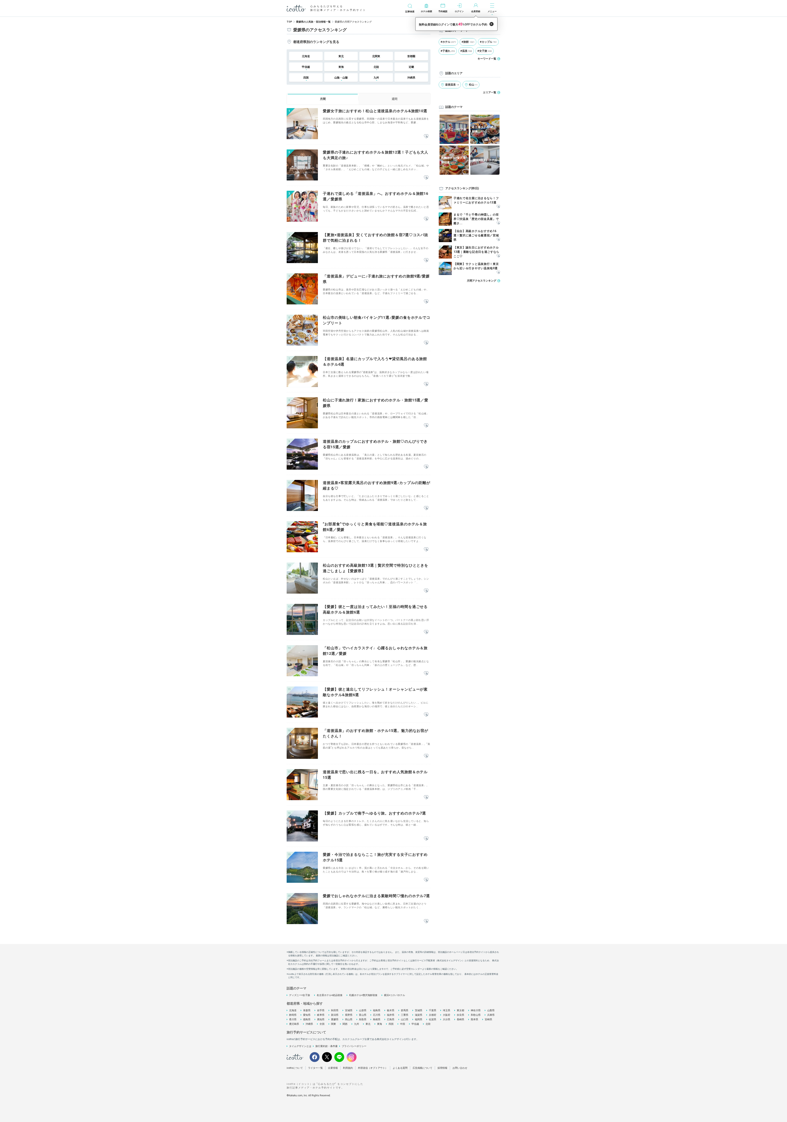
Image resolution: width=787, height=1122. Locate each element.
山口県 (404, 1019)
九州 (356, 1024)
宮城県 (348, 1010)
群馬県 (404, 1010)
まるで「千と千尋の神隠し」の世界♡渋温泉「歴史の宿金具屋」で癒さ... (476, 219)
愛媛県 (334, 1019)
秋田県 (334, 1010)
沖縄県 (411, 77)
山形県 (362, 1010)
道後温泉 (452, 84)
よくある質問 (400, 1068)
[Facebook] (315, 1057)
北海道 (306, 56)
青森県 (306, 1010)
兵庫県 (491, 1014)
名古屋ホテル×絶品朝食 (330, 995)
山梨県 (491, 1010)
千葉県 (432, 1010)
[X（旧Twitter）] (327, 1057)
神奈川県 (476, 1010)
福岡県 (418, 1019)
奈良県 (460, 1014)
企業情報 (333, 1068)
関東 (333, 1024)
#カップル (488, 41)
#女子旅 (484, 50)
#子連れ (448, 50)
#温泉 (466, 50)
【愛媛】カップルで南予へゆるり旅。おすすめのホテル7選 (374, 813)
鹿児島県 (294, 1024)
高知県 (320, 1019)
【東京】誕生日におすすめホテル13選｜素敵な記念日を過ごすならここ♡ (476, 252)
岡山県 (348, 1019)
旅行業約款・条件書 (326, 1046)
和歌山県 (476, 1014)
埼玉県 (446, 1010)
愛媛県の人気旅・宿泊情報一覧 (313, 21)
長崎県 (460, 1019)
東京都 (460, 1010)
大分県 (446, 1019)
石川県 (376, 1014)
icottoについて (295, 1068)
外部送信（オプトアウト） (373, 1068)
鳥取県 (362, 1019)
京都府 (432, 1014)
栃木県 (390, 1010)
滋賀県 (418, 1014)
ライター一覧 (315, 1068)
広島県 (390, 1019)
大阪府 (446, 1014)
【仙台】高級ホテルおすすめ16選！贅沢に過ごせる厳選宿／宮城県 (476, 235)
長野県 (348, 1014)
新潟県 (334, 1014)
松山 (473, 84)
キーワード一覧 (487, 58)
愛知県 (306, 1014)
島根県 (376, 1019)
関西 (345, 1024)
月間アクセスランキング (481, 280)
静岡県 (293, 1014)
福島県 (376, 1010)
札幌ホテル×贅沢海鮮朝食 (363, 995)
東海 (379, 1024)
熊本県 (474, 1019)
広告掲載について (422, 1068)
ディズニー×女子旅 (299, 995)
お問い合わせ (459, 1068)
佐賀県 (432, 1019)
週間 (394, 99)
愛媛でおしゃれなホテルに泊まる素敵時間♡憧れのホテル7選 (376, 896)
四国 (391, 1024)
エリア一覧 (489, 92)
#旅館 (468, 41)
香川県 (293, 1019)
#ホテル (448, 41)
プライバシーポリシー (354, 1046)
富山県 (362, 1014)
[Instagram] (352, 1057)
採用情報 (442, 1068)
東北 (368, 1024)
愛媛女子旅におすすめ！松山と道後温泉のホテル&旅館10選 (375, 111)
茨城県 (418, 1010)
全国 (322, 1024)
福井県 (390, 1014)
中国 (402, 1024)
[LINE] (339, 1057)
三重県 (404, 1014)
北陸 (428, 1024)
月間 (323, 99)
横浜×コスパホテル (394, 995)
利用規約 (348, 1068)
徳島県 (306, 1019)
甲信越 (415, 1024)
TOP (289, 21)
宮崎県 (488, 1019)
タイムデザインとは (300, 1046)
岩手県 (320, 1010)
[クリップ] (426, 136)
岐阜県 (320, 1014)
